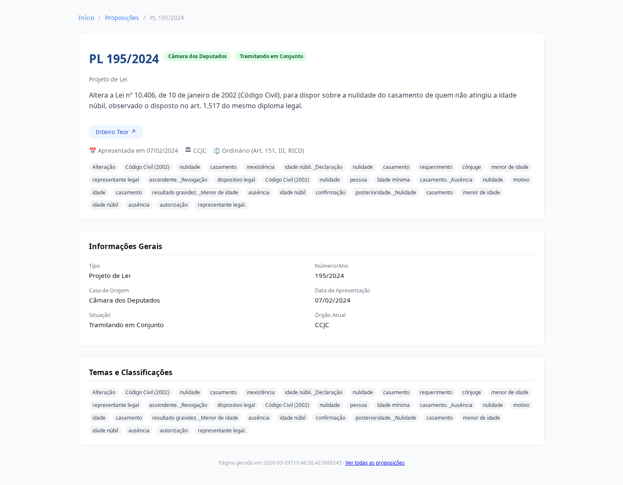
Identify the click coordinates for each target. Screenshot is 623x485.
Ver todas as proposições (375, 462)
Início (86, 18)
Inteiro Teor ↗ (116, 132)
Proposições (122, 18)
